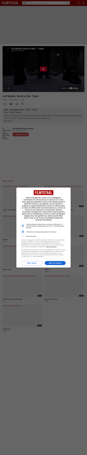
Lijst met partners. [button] (51, 247)
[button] (43, 236)
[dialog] (43, 228)
